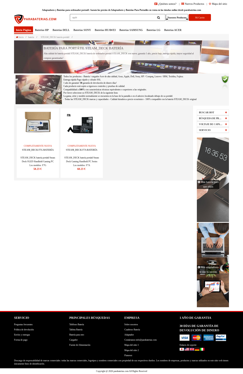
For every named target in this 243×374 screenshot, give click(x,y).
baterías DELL (61, 30)
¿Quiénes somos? (167, 3)
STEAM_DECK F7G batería (38, 150)
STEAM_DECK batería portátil (55, 37)
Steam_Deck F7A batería (81, 150)
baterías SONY (82, 30)
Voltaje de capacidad (211, 124)
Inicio (21, 37)
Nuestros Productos (177, 17)
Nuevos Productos (194, 3)
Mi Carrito (200, 17)
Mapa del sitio (219, 3)
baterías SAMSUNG (131, 30)
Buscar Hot (206, 112)
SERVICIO (205, 130)
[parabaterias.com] (35, 20)
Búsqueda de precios (211, 118)
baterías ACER (172, 30)
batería (31, 37)
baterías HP (42, 30)
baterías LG (153, 30)
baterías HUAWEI (105, 30)
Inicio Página (23, 30)
